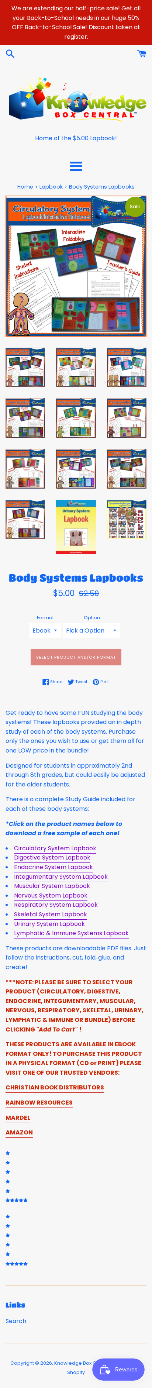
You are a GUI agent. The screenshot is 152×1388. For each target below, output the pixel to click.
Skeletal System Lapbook (50, 914)
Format (45, 617)
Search (16, 1321)
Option (92, 617)
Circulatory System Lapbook (55, 848)
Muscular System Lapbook (52, 886)
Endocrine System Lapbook (53, 867)
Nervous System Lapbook (50, 895)
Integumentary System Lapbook (61, 876)
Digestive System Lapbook (52, 857)
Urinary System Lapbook (49, 924)
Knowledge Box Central (82, 1363)
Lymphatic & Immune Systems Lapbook (71, 933)
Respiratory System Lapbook (56, 904)
